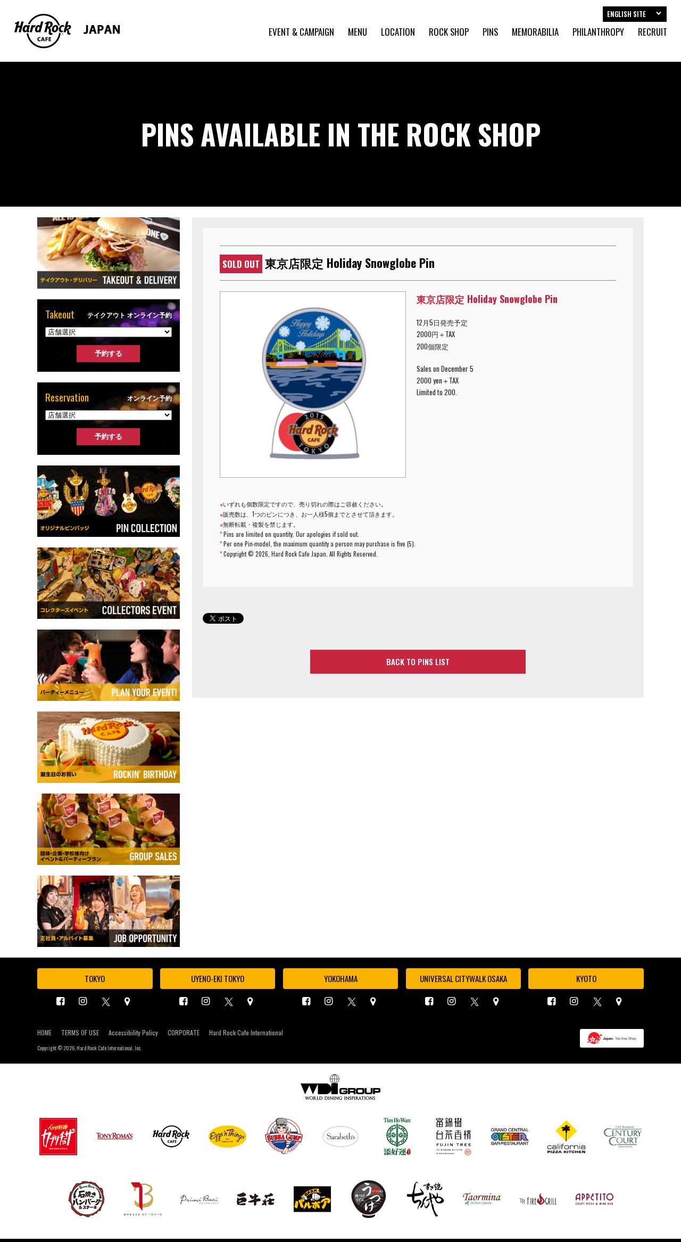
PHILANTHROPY (598, 32)
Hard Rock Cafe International (246, 1032)
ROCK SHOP (449, 32)
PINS (490, 32)
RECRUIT (652, 32)
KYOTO (586, 978)
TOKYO (95, 978)
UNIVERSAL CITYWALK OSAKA (463, 978)
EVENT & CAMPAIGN (301, 32)
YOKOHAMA (341, 978)
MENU (357, 32)
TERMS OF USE (80, 1032)
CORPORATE (184, 1032)
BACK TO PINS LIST (418, 661)
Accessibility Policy (133, 1032)
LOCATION (398, 32)
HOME (44, 1032)
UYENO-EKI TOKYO (217, 978)
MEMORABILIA (535, 32)
